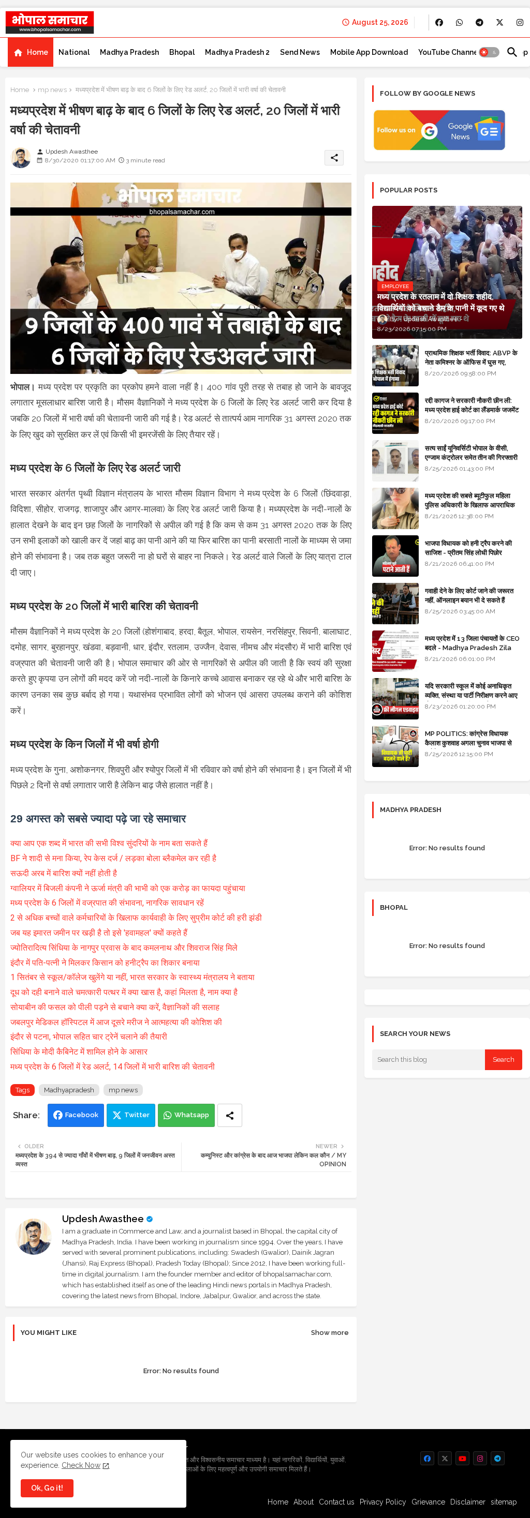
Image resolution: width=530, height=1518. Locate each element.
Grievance (428, 1502)
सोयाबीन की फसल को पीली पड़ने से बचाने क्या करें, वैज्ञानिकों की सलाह (114, 1007)
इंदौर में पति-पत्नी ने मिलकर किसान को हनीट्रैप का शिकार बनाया (105, 963)
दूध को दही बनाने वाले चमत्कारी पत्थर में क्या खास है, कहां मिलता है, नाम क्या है (124, 992)
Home (37, 52)
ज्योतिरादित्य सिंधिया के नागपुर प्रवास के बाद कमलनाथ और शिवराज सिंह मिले (124, 948)
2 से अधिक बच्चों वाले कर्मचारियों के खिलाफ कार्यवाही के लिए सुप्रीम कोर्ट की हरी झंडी (136, 918)
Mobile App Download (369, 52)
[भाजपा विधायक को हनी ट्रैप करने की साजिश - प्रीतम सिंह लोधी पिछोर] (395, 556)
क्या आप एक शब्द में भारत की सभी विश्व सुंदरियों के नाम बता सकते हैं (109, 843)
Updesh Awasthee (103, 1218)
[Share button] (229, 1115)
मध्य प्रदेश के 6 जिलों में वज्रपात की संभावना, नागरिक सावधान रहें (107, 903)
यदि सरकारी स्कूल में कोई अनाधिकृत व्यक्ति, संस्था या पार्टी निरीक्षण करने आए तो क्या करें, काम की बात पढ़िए (471, 695)
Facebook (81, 1115)
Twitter (137, 1115)
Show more (330, 1332)
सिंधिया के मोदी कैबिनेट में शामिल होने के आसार (79, 1052)
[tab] (30, 52)
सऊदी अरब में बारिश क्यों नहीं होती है (63, 873)
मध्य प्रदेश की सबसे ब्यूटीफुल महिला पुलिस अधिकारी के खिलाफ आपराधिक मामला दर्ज (470, 505)
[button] (489, 52)
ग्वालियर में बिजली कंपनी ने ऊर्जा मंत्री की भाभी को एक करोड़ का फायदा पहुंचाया (127, 888)
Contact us (337, 1502)
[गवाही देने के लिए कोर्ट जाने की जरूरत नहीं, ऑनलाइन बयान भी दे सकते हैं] (395, 603)
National (74, 52)
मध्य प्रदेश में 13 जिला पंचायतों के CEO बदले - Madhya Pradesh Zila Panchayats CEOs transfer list (472, 653)
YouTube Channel (449, 52)
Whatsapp (191, 1115)
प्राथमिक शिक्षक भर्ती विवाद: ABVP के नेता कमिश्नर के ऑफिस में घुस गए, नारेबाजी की (471, 362)
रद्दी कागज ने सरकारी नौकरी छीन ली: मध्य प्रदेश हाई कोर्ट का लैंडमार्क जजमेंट (472, 405)
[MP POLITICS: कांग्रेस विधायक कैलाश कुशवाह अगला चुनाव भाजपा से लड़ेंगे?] (395, 746)
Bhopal (182, 52)
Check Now (81, 1465)
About (303, 1502)
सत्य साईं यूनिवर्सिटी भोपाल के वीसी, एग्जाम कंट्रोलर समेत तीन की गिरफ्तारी (471, 452)
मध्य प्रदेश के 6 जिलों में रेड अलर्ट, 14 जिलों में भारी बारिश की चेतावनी (112, 1067)
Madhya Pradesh (129, 52)
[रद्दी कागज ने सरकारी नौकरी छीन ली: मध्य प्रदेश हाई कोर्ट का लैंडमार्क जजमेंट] (395, 413)
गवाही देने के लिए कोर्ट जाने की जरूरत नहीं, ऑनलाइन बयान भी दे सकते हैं (469, 595)
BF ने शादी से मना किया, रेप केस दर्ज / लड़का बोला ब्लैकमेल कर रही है (113, 858)
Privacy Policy (383, 1502)
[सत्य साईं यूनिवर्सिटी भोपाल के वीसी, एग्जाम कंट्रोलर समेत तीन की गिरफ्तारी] (395, 461)
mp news (52, 90)
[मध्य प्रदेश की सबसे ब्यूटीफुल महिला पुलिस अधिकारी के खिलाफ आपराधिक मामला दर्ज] (395, 508)
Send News (300, 52)
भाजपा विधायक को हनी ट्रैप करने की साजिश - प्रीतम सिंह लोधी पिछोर (468, 548)
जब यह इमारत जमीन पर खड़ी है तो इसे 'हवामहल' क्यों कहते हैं (98, 933)
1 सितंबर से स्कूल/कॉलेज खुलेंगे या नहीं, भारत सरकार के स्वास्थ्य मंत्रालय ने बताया (132, 977)
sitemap (504, 1502)
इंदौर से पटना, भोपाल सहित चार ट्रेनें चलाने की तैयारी (88, 1037)
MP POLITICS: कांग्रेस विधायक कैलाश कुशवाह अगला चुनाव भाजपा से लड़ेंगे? (468, 743)
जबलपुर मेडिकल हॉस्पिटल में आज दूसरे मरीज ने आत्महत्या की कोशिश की (116, 1022)
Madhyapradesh (69, 1090)
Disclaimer (467, 1502)
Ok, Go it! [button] (47, 1488)
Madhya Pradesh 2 (237, 52)
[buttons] (439, 22)
